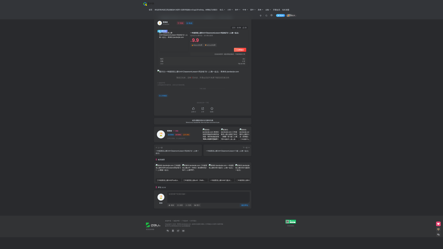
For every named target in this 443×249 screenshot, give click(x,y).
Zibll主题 (196, 224)
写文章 (282, 15)
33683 (172, 135)
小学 (229, 9)
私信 (190, 23)
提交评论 (244, 205)
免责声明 (177, 221)
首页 (150, 9)
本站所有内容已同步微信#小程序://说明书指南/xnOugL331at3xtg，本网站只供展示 (186, 9)
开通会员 (276, 9)
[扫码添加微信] (438, 234)
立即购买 (240, 50)
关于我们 (193, 221)
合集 (267, 9)
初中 (236, 9)
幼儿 (221, 9)
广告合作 (185, 221)
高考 (259, 9)
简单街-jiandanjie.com (184, 224)
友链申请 (168, 221)
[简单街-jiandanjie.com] (149, 3)
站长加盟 (285, 9)
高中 (252, 9)
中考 (244, 9)
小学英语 (164, 96)
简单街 (165, 22)
